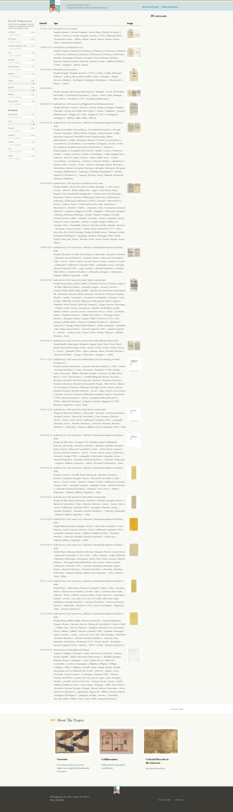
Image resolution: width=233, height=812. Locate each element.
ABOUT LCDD (164, 800)
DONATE (179, 800)
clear (32, 32)
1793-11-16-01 (46, 581)
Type (21, 149)
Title (21, 53)
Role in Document (21, 67)
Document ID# (21, 114)
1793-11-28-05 (46, 614)
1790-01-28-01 (46, 247)
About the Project (150, 7)
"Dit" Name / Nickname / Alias (21, 46)
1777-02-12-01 (46, 29)
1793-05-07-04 (46, 468)
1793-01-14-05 (46, 409)
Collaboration (109, 759)
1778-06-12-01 (46, 47)
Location (21, 142)
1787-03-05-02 (46, 123)
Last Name (21, 32)
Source (21, 121)
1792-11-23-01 (46, 359)
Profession (21, 60)
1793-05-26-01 (46, 497)
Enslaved (21, 87)
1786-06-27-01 (46, 104)
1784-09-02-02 (46, 88)
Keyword (21, 128)
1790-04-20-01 (46, 280)
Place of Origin (21, 101)
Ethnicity (21, 94)
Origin (21, 156)
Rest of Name (21, 39)
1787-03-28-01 (46, 183)
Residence (21, 74)
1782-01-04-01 (46, 69)
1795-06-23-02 (46, 650)
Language (21, 135)
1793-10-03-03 (46, 545)
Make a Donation (170, 7)
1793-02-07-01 (46, 435)
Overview (62, 759)
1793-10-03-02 (46, 519)
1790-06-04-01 (46, 341)
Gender (21, 81)
